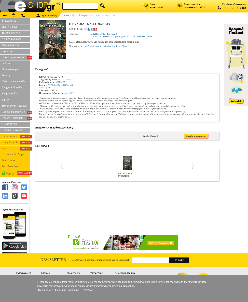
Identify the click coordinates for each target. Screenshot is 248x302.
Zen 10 (16, 148)
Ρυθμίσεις (60, 290)
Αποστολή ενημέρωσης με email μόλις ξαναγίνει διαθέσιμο (103, 46)
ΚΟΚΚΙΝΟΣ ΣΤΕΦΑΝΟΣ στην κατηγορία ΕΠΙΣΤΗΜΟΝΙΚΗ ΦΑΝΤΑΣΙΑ (121, 36)
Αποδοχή (88, 290)
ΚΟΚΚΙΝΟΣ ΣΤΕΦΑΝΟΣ (63, 79)
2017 (72, 93)
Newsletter (53, 259)
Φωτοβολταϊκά (10, 166)
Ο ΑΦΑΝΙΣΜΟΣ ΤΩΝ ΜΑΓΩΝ (59, 85)
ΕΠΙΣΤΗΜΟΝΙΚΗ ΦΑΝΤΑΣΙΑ (103, 34)
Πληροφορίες (45, 290)
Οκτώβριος (65, 93)
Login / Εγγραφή (49, 15)
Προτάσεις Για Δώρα (13, 154)
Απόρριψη (73, 290)
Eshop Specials (16, 142)
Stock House (8, 160)
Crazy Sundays (16, 136)
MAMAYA (60, 82)
